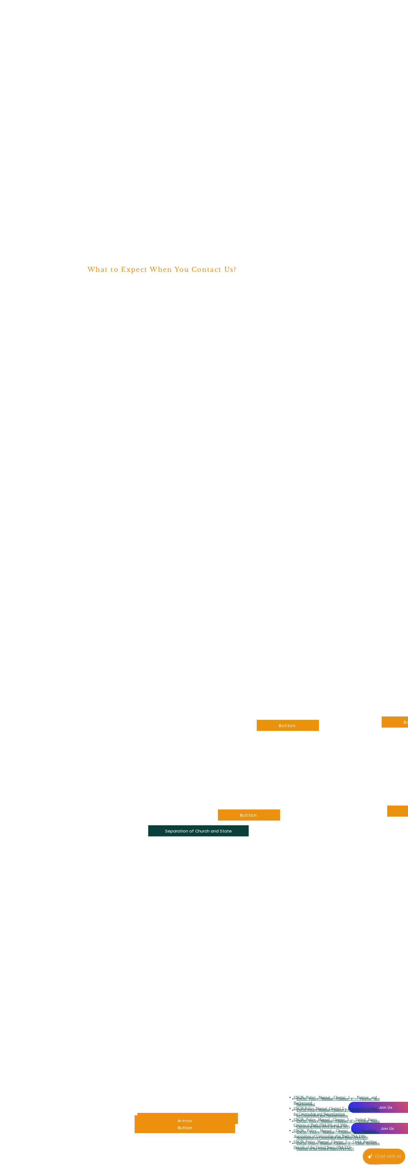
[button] (198, 830)
